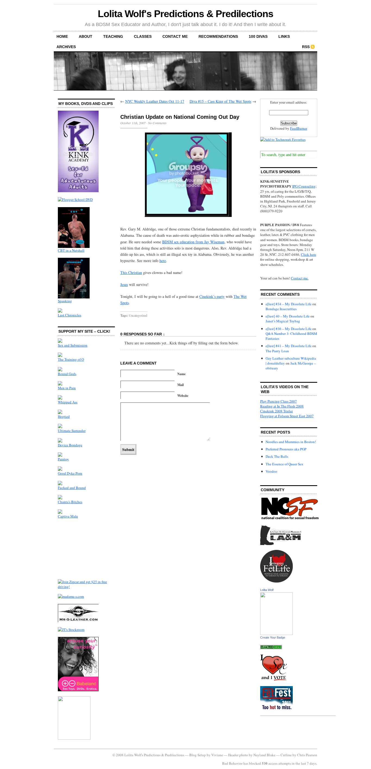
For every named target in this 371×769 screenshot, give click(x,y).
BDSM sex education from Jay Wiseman (193, 241)
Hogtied (64, 416)
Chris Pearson (307, 754)
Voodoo (271, 471)
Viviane (217, 754)
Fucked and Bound (72, 487)
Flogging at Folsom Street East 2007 (287, 415)
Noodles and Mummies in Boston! (291, 441)
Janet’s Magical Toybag (283, 321)
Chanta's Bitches (70, 501)
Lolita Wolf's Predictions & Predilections (185, 13)
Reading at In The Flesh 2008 (282, 406)
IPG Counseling (304, 186)
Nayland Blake (264, 754)
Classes (143, 36)
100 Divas (258, 36)
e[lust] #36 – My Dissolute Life (289, 328)
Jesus (124, 284)
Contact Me (175, 36)
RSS (306, 47)
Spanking (65, 300)
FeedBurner (298, 128)
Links (284, 36)
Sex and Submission (72, 345)
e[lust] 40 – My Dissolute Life (288, 316)
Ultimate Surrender (72, 430)
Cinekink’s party (212, 296)
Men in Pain (67, 387)
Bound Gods (67, 373)
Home (62, 36)
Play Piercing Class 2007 (278, 401)
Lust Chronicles (69, 315)
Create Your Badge (272, 637)
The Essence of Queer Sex (284, 464)
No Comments (157, 123)
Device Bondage (70, 445)
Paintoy (63, 459)
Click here (308, 254)
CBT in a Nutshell (71, 250)
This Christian (131, 272)
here (162, 260)
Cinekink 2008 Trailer (276, 411)
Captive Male (68, 516)
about (85, 36)
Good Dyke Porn (70, 473)
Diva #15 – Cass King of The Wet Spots (220, 101)
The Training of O (71, 359)
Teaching (113, 36)
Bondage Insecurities (281, 308)
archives (66, 47)
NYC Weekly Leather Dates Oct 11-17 (154, 101)
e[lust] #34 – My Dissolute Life (289, 303)
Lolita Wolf (266, 589)
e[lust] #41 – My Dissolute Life (289, 345)
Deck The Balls (277, 456)
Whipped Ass (67, 402)
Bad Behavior (232, 763)
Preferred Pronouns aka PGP (286, 449)
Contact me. (300, 278)
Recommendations (218, 36)
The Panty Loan (277, 350)
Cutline (286, 754)
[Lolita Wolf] (276, 633)
